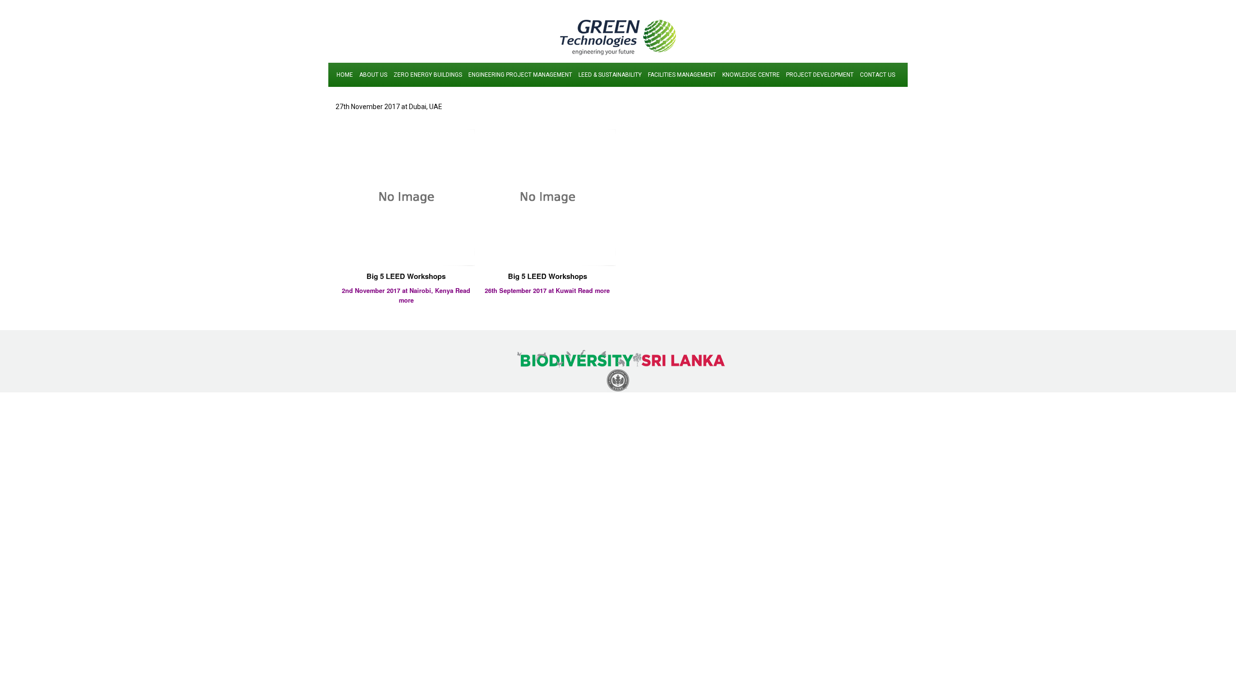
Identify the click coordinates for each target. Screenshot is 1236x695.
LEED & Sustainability (610, 74)
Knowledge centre (751, 74)
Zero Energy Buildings (427, 74)
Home (345, 74)
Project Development (820, 74)
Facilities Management (682, 74)
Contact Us (877, 74)
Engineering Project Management (520, 74)
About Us (373, 74)
